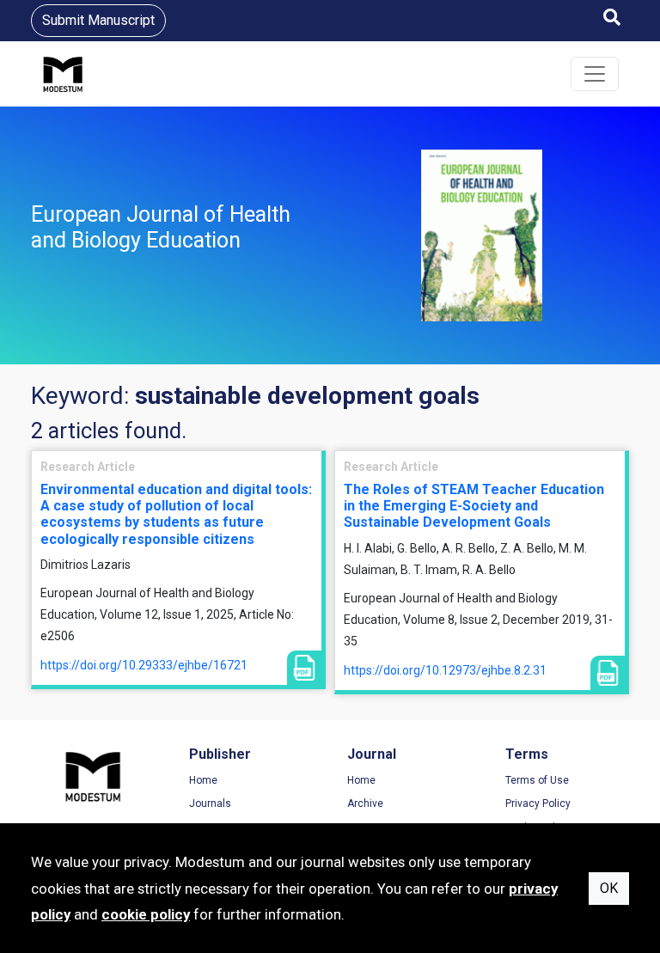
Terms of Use (537, 780)
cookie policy (145, 914)
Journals (210, 803)
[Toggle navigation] (595, 74)
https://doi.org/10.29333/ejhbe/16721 (144, 665)
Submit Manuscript (98, 20)
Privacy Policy (538, 803)
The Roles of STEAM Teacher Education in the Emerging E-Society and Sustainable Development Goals (474, 505)
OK (609, 888)
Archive (365, 803)
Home (203, 780)
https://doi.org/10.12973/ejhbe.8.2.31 (445, 670)
